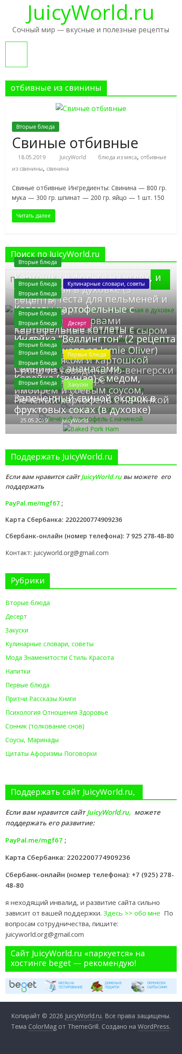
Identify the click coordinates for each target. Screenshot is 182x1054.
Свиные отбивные (75, 142)
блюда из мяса (117, 157)
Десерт (77, 323)
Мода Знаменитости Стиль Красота (59, 657)
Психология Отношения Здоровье (56, 712)
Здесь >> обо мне (133, 912)
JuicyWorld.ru (102, 476)
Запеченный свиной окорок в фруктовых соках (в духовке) (85, 403)
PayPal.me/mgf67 (32, 503)
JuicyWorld (73, 157)
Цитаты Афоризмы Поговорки (51, 753)
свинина (57, 168)
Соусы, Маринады (32, 740)
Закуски (16, 630)
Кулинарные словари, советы (106, 283)
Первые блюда (27, 685)
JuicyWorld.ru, (109, 812)
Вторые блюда (35, 126)
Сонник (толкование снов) (44, 726)
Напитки (17, 671)
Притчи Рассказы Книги (40, 698)
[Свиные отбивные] (91, 108)
